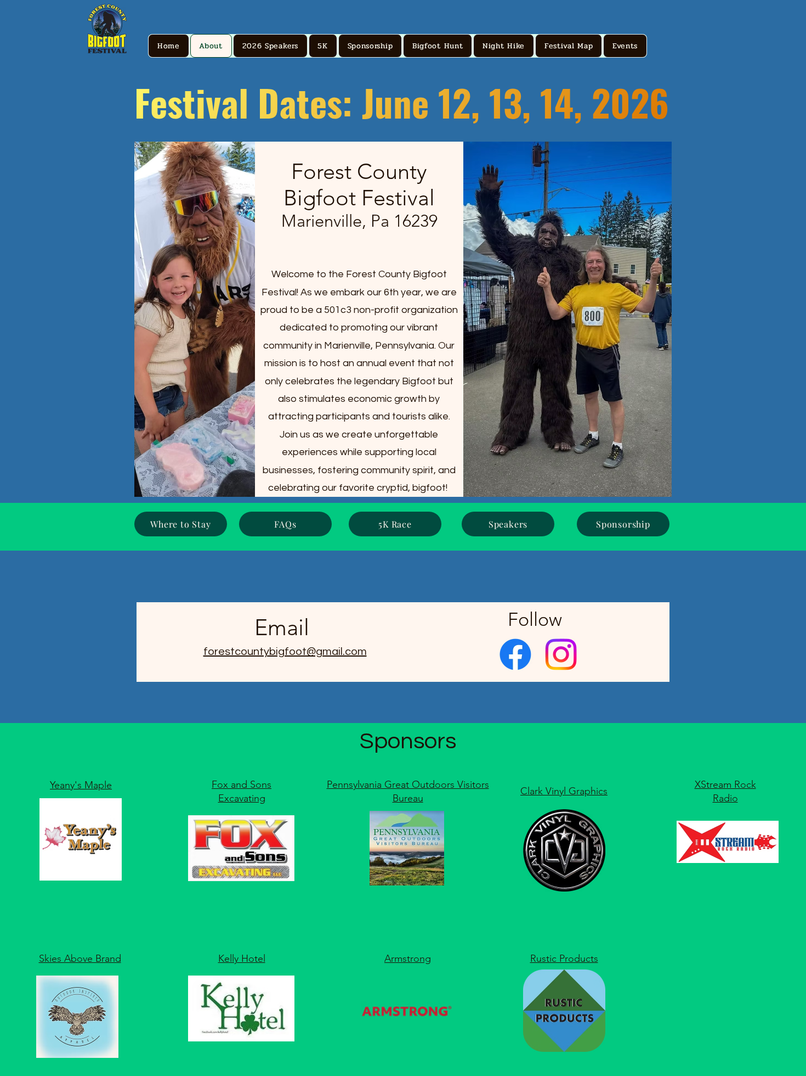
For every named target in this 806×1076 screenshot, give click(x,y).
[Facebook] (515, 654)
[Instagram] (561, 654)
